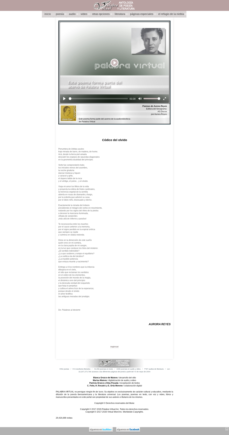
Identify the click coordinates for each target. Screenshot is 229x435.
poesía (60, 14)
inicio (47, 14)
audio (72, 14)
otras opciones (101, 14)
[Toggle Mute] (140, 98)
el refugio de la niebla (171, 14)
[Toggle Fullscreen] (164, 98)
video (84, 14)
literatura (120, 14)
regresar (114, 346)
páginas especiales (141, 14)
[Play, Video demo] (64, 98)
